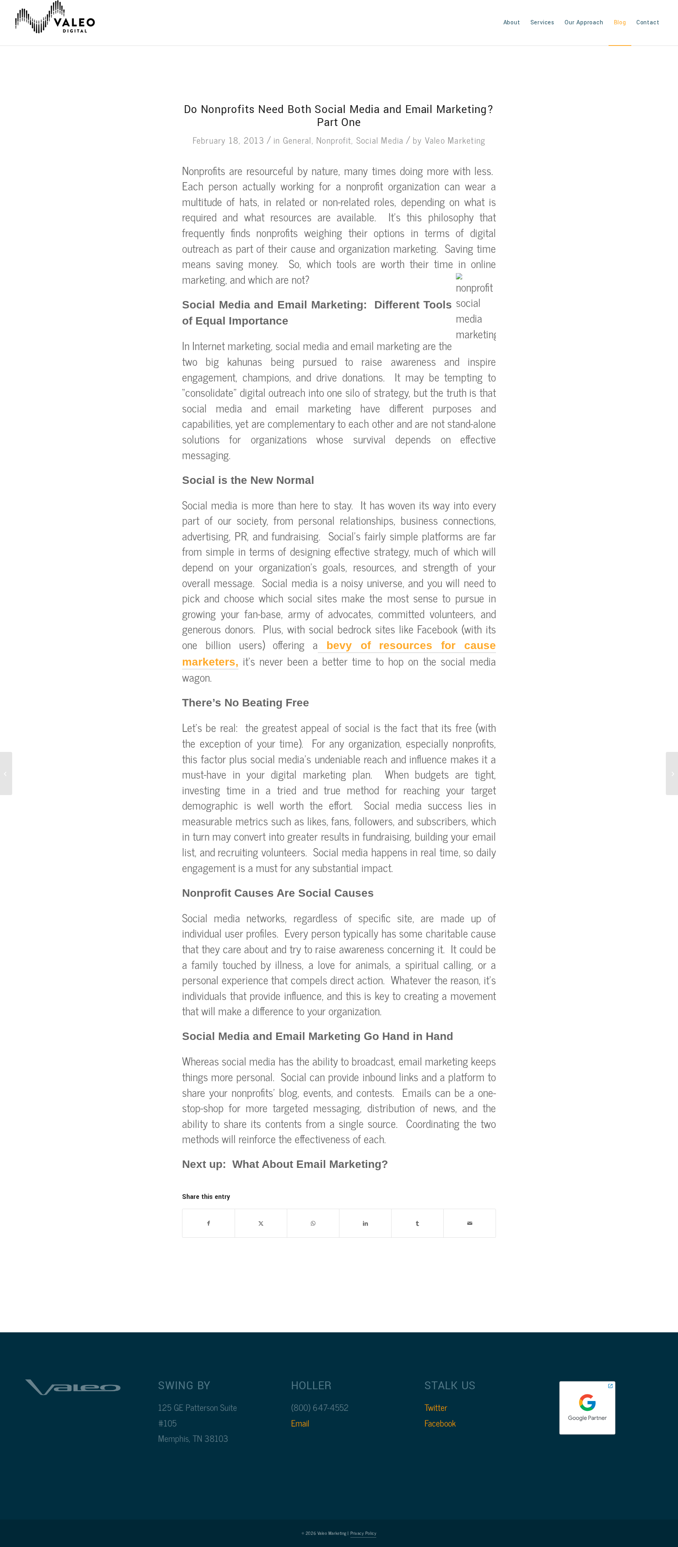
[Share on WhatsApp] (313, 1223)
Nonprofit (333, 140)
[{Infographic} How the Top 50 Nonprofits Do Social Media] (6, 773)
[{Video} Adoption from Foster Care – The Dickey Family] (672, 773)
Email (300, 1423)
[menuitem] (511, 23)
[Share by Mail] (470, 1223)
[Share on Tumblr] (417, 1223)
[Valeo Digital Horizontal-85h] (63, 23)
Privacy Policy (363, 1532)
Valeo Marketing (455, 140)
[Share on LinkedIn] (365, 1223)
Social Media (380, 140)
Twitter (436, 1407)
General (297, 140)
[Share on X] (261, 1223)
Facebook (440, 1423)
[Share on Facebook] (208, 1223)
